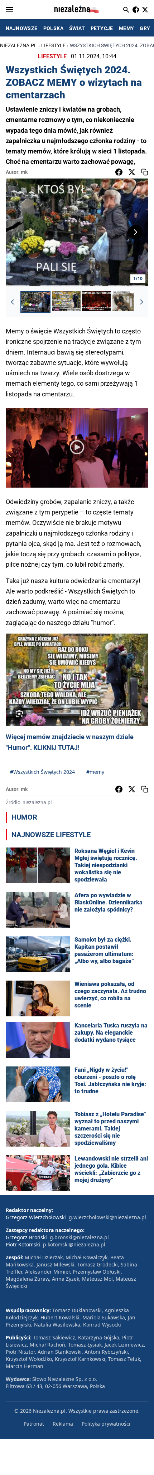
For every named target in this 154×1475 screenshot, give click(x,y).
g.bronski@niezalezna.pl (79, 1237)
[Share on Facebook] (118, 172)
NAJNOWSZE (22, 28)
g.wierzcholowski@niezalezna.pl (107, 1217)
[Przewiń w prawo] (141, 302)
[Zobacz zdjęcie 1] (35, 302)
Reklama (63, 1423)
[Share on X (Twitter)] (131, 172)
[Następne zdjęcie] (135, 232)
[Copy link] (144, 172)
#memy (95, 771)
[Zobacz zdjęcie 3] (96, 302)
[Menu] (9, 9)
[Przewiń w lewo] (12, 302)
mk (24, 172)
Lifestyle (53, 45)
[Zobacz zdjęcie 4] (126, 302)
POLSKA (53, 28)
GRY (145, 28)
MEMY (126, 28)
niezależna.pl (18, 45)
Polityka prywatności (106, 1423)
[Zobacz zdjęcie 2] (66, 302)
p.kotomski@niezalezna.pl (74, 1244)
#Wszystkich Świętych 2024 (42, 771)
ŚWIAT (77, 28)
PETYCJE (102, 28)
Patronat (34, 1423)
